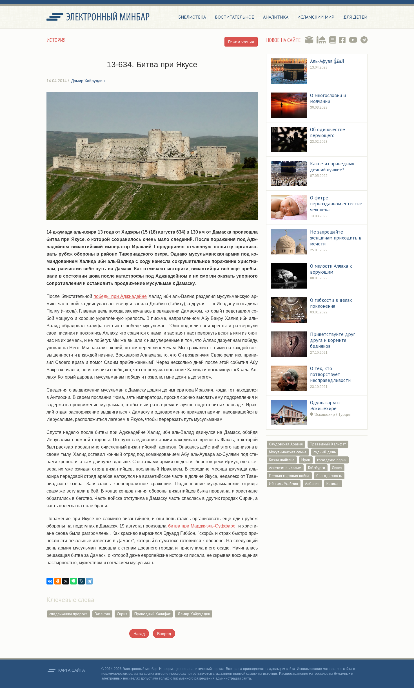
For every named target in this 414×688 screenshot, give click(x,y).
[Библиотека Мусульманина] (332, 40)
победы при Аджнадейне (120, 296)
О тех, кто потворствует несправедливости (330, 374)
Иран (305, 459)
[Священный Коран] (309, 40)
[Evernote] (73, 581)
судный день (324, 451)
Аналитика (275, 17)
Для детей (355, 17)
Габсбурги (316, 467)
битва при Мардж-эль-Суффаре (202, 526)
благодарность (329, 475)
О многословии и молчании (328, 98)
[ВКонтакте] (49, 581)
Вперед (164, 633)
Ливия (337, 467)
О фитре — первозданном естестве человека (336, 204)
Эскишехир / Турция (332, 414)
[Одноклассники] (57, 581)
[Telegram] (89, 581)
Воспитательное (234, 17)
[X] (65, 581)
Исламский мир (315, 17)
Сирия (122, 613)
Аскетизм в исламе (285, 467)
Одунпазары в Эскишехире (325, 405)
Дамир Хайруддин (193, 613)
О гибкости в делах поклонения (331, 303)
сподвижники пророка (68, 613)
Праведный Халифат (152, 613)
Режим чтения (241, 41)
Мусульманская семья (287, 451)
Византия (102, 613)
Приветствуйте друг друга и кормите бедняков (332, 340)
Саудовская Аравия (286, 444)
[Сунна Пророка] (321, 40)
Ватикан (333, 483)
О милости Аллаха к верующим (331, 269)
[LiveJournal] (81, 581)
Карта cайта (71, 670)
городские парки (331, 459)
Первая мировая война (289, 475)
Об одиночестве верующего (327, 132)
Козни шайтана (281, 459)
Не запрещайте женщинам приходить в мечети (335, 238)
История (55, 40)
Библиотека (192, 17)
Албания (312, 483)
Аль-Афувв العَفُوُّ (327, 61)
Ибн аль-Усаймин (283, 483)
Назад (139, 633)
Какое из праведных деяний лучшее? (332, 167)
